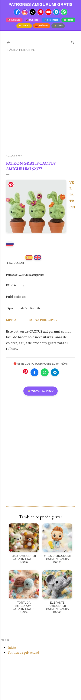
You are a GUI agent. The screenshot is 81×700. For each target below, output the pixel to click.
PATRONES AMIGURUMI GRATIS (40, 4)
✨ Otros (58, 26)
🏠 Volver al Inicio (40, 391)
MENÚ (11, 320)
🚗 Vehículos (41, 26)
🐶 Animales (14, 20)
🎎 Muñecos (32, 20)
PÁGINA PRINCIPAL (42, 320)
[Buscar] (72, 41)
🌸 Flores (68, 20)
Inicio (12, 647)
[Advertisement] (40, 104)
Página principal (21, 49)
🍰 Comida (24, 26)
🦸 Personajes (51, 20)
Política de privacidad (23, 652)
